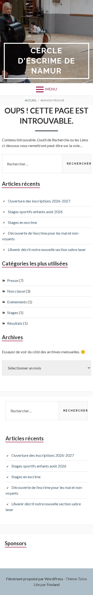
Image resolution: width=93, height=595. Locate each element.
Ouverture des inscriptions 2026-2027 (39, 201)
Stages (12, 312)
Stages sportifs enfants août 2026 (35, 211)
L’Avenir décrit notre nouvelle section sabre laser (47, 249)
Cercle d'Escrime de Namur (46, 60)
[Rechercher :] (46, 163)
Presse (12, 280)
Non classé (16, 291)
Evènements (17, 302)
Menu (51, 89)
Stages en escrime (22, 222)
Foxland (53, 584)
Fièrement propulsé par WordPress (34, 578)
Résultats (14, 323)
